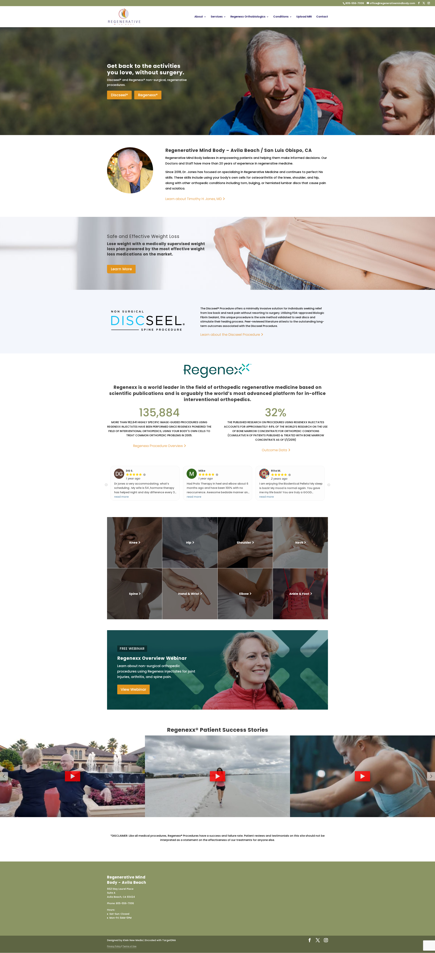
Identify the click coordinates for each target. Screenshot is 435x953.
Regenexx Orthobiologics (247, 17)
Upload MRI (304, 17)
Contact (322, 17)
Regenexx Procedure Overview (158, 446)
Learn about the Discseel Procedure (230, 335)
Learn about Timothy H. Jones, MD (193, 198)
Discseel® (119, 95)
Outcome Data (274, 450)
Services (217, 17)
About (198, 17)
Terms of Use (129, 946)
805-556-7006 (354, 3)
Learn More (121, 269)
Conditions (281, 17)
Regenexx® (148, 95)
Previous (106, 485)
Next (328, 485)
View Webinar (133, 689)
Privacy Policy (114, 946)
